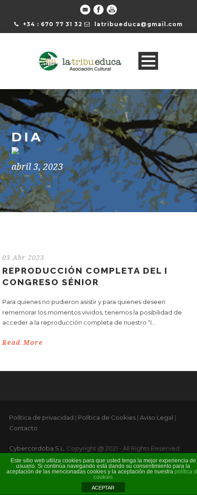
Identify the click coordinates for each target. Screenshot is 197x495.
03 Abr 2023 (23, 257)
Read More (22, 342)
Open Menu (148, 61)
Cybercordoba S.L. (37, 448)
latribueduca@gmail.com (138, 24)
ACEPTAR (103, 487)
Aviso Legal (156, 417)
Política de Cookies (107, 417)
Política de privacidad (41, 417)
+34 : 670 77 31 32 (52, 24)
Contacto (23, 428)
